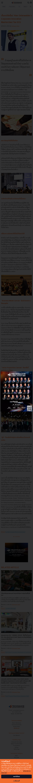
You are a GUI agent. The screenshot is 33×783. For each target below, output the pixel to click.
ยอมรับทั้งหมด (16, 776)
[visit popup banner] (16, 391)
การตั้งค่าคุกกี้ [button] (16, 780)
